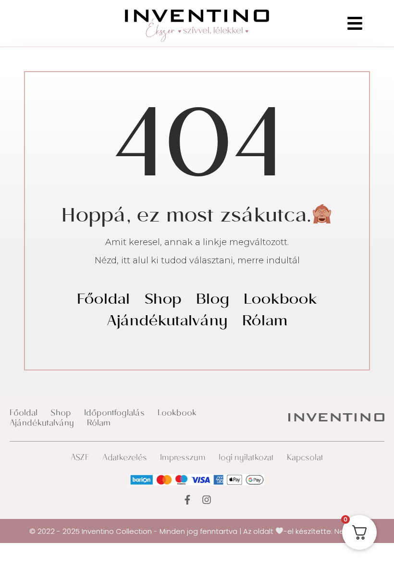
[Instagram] (206, 500)
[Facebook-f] (187, 500)
